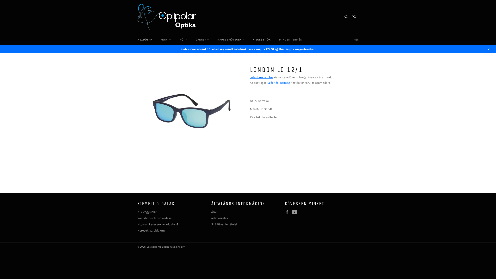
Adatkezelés (219, 218)
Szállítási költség (278, 82)
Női (182, 39)
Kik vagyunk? (147, 212)
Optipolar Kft (154, 246)
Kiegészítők (262, 39)
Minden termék (290, 39)
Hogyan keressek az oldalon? (158, 224)
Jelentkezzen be (261, 77)
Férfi (165, 39)
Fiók (356, 39)
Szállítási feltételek (224, 224)
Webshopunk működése (154, 218)
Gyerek (201, 39)
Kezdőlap (145, 39)
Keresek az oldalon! (151, 230)
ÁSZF (214, 212)
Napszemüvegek (229, 39)
